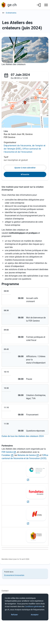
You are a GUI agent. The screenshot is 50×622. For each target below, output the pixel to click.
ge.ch (12, 5)
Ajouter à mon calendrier (25, 168)
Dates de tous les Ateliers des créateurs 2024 (23, 436)
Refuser (14, 615)
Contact (5, 591)
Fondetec (6, 455)
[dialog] (25, 607)
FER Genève (7, 452)
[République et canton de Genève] (3, 5)
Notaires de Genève (27, 455)
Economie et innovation (14, 575)
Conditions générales (33, 606)
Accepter (35, 615)
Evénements (11, 13)
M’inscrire (25, 174)
